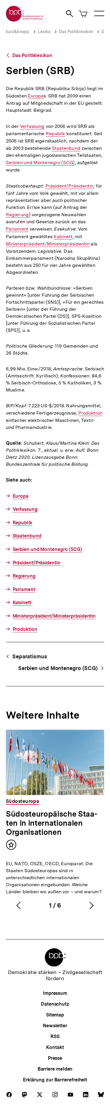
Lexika (44, 31)
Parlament (17, 229)
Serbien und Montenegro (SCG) (40, 163)
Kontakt (55, 1047)
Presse (55, 1058)
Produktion (90, 413)
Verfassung (32, 126)
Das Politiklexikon (76, 31)
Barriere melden (55, 1069)
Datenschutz (55, 1004)
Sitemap (55, 1015)
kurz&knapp (17, 31)
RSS (55, 1036)
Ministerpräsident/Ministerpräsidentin (47, 244)
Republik (55, 134)
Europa (36, 96)
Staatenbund (66, 148)
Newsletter (55, 1025)
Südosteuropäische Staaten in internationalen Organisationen (51, 823)
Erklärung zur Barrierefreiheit (55, 1080)
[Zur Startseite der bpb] (25, 20)
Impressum (55, 993)
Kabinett (63, 237)
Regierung (17, 215)
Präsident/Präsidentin (69, 186)
